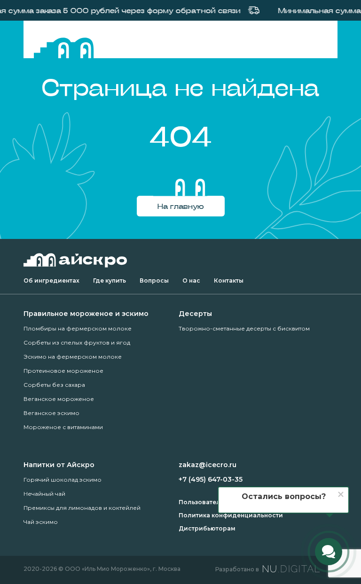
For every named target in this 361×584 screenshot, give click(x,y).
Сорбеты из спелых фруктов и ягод (77, 342)
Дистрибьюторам (207, 528)
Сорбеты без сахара (54, 384)
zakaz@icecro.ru (207, 465)
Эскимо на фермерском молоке (73, 356)
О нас (191, 280)
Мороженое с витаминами (63, 426)
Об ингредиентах (51, 280)
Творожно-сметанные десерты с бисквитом (244, 328)
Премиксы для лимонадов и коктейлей (82, 507)
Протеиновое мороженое (63, 370)
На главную (180, 205)
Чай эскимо (41, 521)
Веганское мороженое (59, 398)
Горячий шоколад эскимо (63, 479)
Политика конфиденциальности (231, 515)
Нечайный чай (44, 493)
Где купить (109, 280)
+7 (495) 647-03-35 (211, 479)
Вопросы (154, 280)
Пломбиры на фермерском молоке (78, 328)
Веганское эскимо (51, 412)
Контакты (228, 280)
